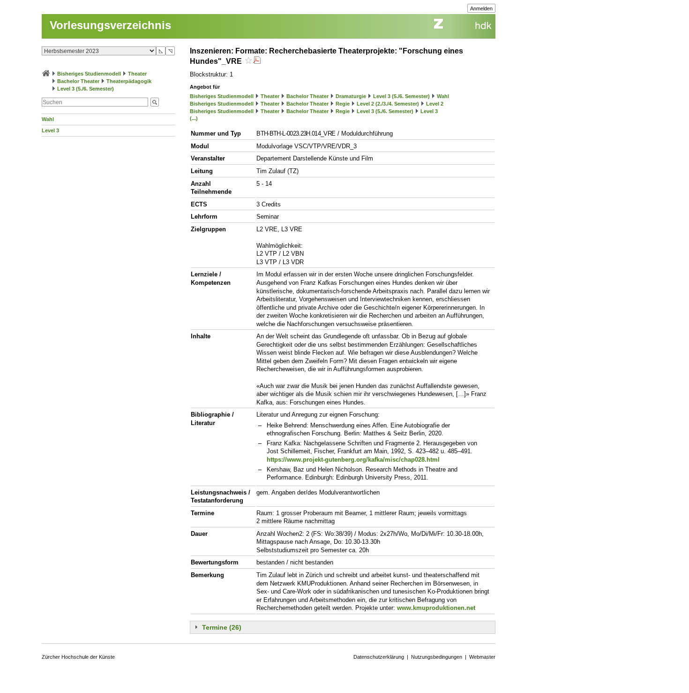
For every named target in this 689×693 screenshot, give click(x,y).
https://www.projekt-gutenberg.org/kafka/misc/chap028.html (353, 459)
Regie (343, 104)
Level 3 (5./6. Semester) (85, 88)
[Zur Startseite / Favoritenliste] (46, 73)
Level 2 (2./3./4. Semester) (388, 104)
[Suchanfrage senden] (154, 102)
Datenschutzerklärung (378, 657)
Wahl (48, 119)
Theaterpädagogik (128, 81)
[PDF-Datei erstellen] (257, 61)
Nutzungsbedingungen (436, 657)
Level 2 (434, 104)
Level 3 (50, 130)
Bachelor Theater (78, 81)
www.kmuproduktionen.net (436, 607)
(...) (194, 118)
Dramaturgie (351, 96)
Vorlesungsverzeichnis (110, 25)
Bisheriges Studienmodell (89, 73)
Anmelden (481, 8)
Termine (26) (221, 627)
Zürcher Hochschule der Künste (78, 657)
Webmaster (482, 657)
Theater (137, 73)
